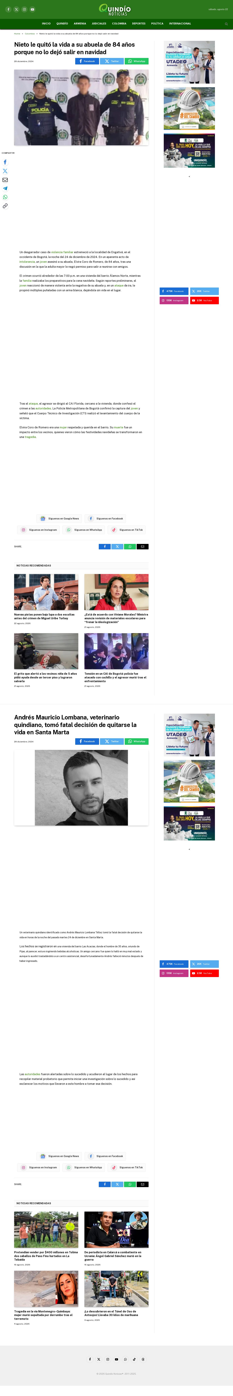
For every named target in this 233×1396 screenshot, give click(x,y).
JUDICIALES (99, 24)
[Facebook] (5, 162)
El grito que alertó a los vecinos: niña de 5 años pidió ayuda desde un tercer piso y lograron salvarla (45, 677)
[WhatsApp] (5, 197)
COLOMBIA (119, 24)
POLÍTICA (157, 24)
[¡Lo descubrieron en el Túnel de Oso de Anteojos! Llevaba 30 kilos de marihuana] (116, 1289)
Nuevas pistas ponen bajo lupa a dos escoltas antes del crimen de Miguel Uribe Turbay (44, 616)
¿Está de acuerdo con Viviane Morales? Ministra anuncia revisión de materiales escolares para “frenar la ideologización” (116, 618)
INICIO (46, 24)
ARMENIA (80, 24)
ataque (118, 285)
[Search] (226, 24)
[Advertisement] (81, 198)
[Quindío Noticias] (116, 9)
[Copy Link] (5, 205)
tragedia (30, 437)
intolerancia (27, 261)
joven (43, 261)
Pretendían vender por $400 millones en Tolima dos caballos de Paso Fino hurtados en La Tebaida (46, 1256)
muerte (118, 427)
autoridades (43, 408)
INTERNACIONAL (180, 24)
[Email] (5, 179)
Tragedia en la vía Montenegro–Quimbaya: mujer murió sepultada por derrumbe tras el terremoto (43, 1315)
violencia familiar (62, 252)
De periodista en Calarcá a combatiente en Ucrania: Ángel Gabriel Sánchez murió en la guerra (112, 1256)
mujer (63, 427)
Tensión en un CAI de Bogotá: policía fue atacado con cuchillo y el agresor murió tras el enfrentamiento (115, 677)
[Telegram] (5, 188)
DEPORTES (138, 24)
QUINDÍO (62, 24)
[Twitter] (5, 171)
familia (27, 280)
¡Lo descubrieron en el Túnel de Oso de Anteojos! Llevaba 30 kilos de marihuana (111, 1313)
